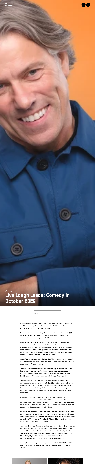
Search (84, 5)
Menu (88, 5)
